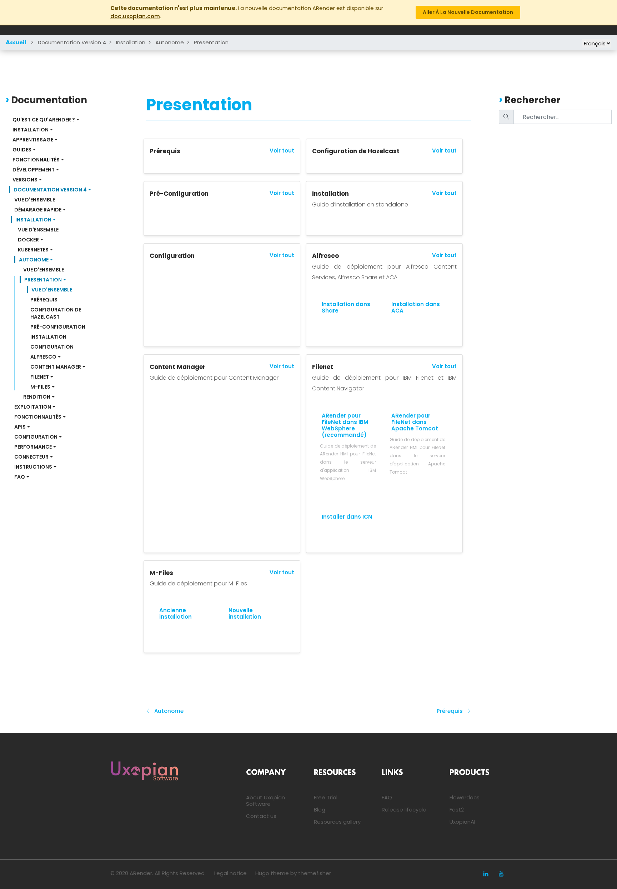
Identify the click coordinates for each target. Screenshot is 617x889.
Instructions (33, 466)
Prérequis (43, 299)
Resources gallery (337, 821)
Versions (24, 179)
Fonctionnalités (36, 159)
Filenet (39, 376)
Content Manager (55, 366)
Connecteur (31, 456)
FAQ (19, 476)
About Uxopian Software (265, 801)
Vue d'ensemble (34, 199)
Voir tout (282, 151)
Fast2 (457, 809)
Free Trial (325, 797)
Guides (21, 149)
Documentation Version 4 (72, 42)
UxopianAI (462, 821)
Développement (33, 169)
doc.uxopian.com (135, 16)
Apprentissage (32, 139)
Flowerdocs (465, 797)
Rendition (36, 396)
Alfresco (43, 356)
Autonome (169, 42)
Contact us (261, 816)
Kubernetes (33, 249)
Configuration (52, 346)
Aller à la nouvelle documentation (468, 12)
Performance (33, 446)
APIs (20, 426)
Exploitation (32, 406)
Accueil (16, 43)
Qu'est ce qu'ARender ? (43, 119)
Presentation (211, 42)
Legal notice (230, 873)
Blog (319, 809)
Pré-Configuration (57, 326)
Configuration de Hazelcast (56, 313)
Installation (130, 42)
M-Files (40, 386)
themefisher (314, 873)
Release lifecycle (404, 809)
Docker (28, 239)
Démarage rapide (37, 209)
